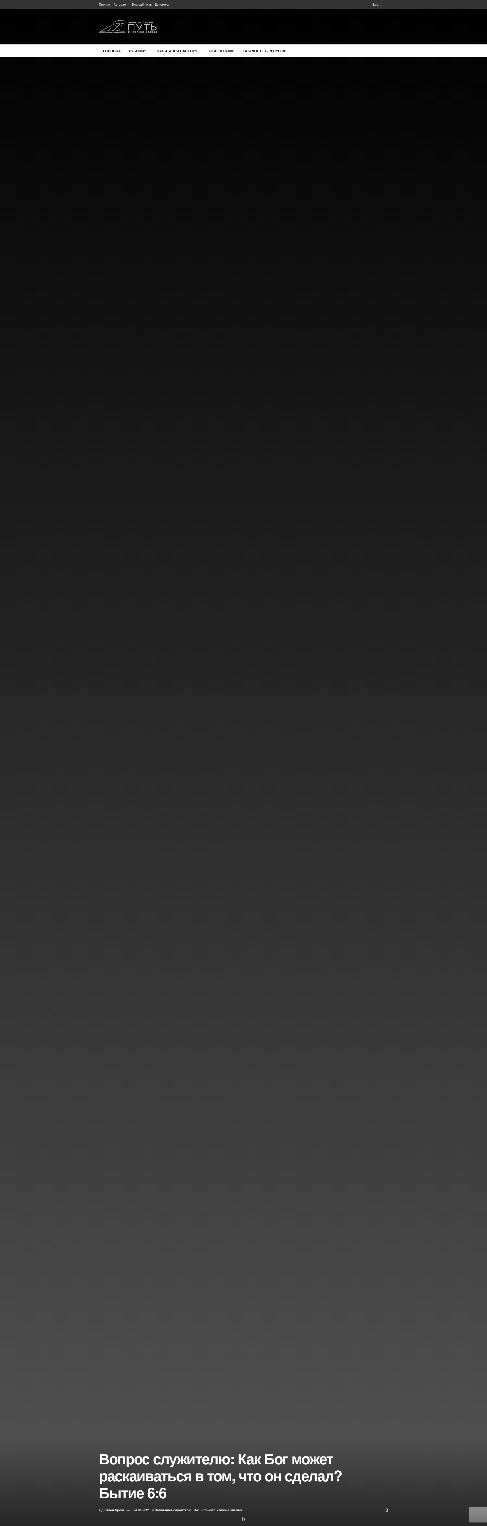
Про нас (105, 4)
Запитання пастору (177, 50)
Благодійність (142, 4)
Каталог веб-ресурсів (264, 50)
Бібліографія (221, 50)
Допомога (162, 4)
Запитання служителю (173, 1509)
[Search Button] (386, 4)
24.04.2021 (141, 1509)
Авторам (120, 4)
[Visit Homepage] (128, 27)
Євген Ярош (114, 1509)
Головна (112, 50)
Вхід (375, 4)
